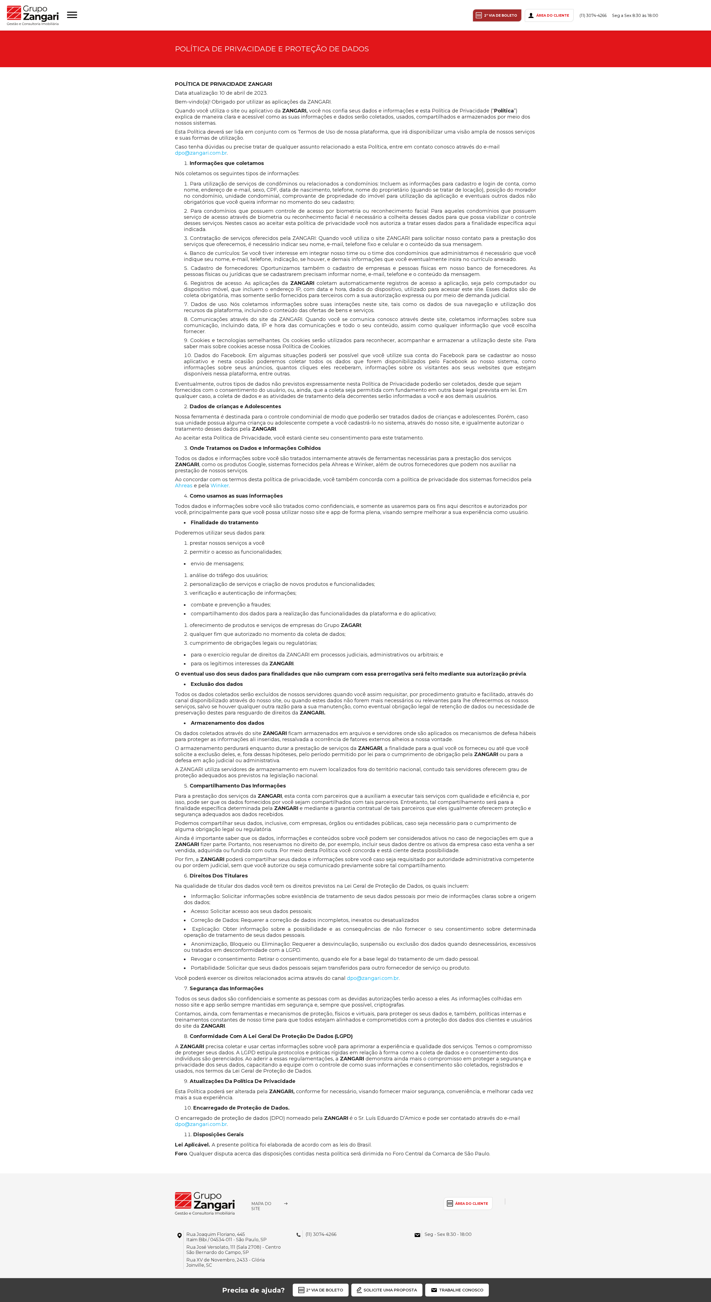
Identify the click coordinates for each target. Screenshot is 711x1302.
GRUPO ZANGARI (33, 15)
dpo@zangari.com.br (201, 153)
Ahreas (183, 486)
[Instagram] (670, 15)
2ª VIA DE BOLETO (500, 15)
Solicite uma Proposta (390, 1290)
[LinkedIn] (693, 15)
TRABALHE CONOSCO (461, 1290)
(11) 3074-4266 (593, 15)
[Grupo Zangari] (205, 1203)
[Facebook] (681, 15)
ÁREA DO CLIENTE (552, 15)
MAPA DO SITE (261, 1206)
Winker (220, 486)
